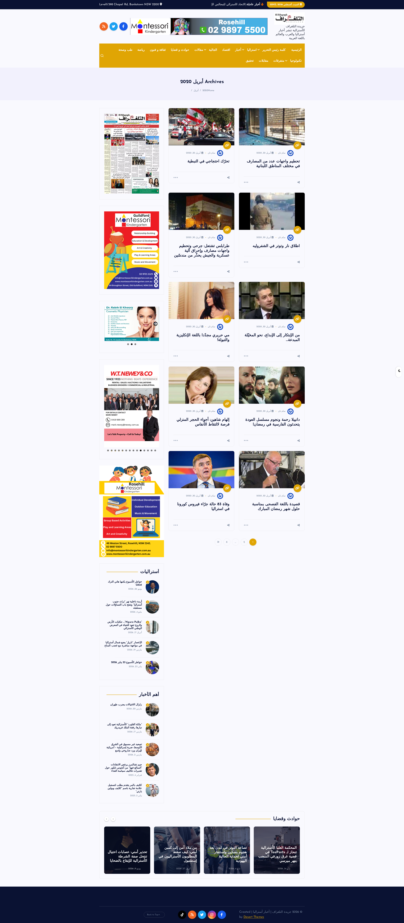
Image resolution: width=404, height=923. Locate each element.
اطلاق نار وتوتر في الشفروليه (276, 251)
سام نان (281, 158)
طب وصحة (125, 54)
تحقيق (250, 65)
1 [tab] (135, 349)
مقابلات (263, 65)
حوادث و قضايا (180, 54)
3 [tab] (128, 349)
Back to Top (152, 919)
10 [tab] (122, 455)
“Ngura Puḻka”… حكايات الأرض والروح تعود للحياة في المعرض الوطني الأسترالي (124, 630)
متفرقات (278, 65)
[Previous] (106, 823)
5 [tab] (141, 455)
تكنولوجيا (296, 65)
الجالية (213, 54)
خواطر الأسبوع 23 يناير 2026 (126, 667)
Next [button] (155, 328)
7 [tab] (133, 455)
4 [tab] (144, 455)
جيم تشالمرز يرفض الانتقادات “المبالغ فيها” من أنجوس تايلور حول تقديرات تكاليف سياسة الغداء (123, 772)
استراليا (252, 54)
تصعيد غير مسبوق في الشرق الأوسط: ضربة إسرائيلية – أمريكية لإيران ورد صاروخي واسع (124, 752)
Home (211, 95)
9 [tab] (126, 455)
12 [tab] (115, 455)
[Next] (113, 823)
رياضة (141, 54)
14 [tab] (108, 455)
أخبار (238, 54)
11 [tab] (118, 455)
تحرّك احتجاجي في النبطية (208, 166)
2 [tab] (132, 349)
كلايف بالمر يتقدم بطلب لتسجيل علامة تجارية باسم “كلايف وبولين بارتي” (125, 793)
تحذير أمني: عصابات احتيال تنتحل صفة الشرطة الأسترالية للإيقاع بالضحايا (177, 861)
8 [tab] (130, 455)
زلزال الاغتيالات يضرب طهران (126, 709)
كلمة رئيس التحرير (273, 54)
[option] (277, 855)
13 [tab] (112, 455)
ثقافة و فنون (158, 54)
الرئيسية (296, 54)
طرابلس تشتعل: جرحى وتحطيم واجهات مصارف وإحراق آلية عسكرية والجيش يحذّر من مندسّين (201, 255)
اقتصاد (226, 54)
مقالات (198, 54)
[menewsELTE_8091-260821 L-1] (131, 158)
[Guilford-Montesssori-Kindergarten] (131, 254)
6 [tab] (137, 455)
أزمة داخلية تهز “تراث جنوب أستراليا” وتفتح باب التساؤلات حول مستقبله (124, 609)
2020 (205, 95)
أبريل (196, 95)
